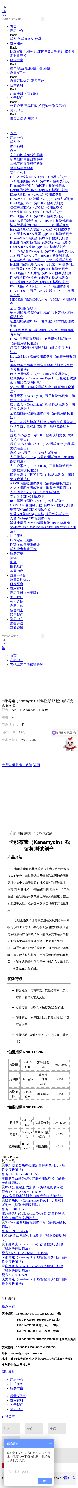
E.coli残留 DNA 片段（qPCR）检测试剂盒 (40, 273)
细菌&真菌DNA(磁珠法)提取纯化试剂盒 (39, 514)
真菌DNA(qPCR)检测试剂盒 (30, 518)
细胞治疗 (31, 68)
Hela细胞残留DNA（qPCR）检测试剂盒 (39, 190)
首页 (13, 26)
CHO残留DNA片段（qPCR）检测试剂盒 (39, 282)
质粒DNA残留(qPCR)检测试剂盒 (34, 452)
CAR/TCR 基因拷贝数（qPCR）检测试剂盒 (41, 505)
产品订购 (30, 106)
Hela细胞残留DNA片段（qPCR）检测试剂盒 (42, 264)
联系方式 (8, 1306)
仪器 (38, 39)
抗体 (13, 68)
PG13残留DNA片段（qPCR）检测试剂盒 (40, 286)
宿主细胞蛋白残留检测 (26, 159)
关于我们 (16, 97)
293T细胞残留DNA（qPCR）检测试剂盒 (39, 181)
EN (4, 14)
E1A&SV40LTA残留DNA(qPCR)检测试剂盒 (42, 199)
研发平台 (37, 81)
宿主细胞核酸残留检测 (26, 155)
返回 (36, 765)
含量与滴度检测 (21, 168)
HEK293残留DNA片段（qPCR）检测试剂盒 (42, 251)
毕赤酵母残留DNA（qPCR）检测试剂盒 (39, 225)
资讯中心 (16, 110)
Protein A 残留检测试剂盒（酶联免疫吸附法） (43, 422)
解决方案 (16, 60)
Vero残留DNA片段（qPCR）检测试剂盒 (39, 269)
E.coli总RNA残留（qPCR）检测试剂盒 (38, 247)
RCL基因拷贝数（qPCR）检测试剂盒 (37, 501)
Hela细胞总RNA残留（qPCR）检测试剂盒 (41, 242)
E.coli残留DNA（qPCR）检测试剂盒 (36, 203)
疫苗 (20, 68)
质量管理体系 (20, 81)
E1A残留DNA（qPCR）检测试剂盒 (36, 194)
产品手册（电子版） (25, 93)
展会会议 (16, 118)
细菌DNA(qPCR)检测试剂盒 (30, 509)
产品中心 (16, 31)
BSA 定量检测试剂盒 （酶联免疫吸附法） (40, 374)
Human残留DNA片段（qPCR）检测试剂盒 (41, 260)
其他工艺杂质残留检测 (26, 164)
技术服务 (16, 43)
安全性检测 (18, 172)
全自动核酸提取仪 (23, 308)
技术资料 (16, 85)
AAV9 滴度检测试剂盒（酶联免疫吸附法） (41, 487)
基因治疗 (45, 68)
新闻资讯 (30, 118)
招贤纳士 (45, 106)
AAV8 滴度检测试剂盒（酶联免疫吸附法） (41, 483)
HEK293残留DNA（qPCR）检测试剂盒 (39, 177)
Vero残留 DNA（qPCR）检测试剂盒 (36, 212)
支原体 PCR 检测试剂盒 (27, 496)
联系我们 (59, 106)
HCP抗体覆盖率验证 (49, 51)
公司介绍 (16, 106)
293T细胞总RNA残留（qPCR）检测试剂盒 (41, 234)
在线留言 (8, 1417)
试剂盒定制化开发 (23, 549)
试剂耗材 (27, 39)
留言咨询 (25, 765)
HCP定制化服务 (21, 51)
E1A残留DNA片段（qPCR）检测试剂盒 (39, 277)
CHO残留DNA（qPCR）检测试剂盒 (36, 207)
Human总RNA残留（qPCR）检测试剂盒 (39, 238)
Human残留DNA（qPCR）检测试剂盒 (37, 185)
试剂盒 (15, 39)
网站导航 (8, 1372)
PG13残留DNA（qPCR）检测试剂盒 (36, 216)
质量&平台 (18, 72)
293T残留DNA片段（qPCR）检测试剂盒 (39, 255)
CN (4, 11)
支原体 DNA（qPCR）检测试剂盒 (35, 492)
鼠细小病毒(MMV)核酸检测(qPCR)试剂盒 (40, 522)
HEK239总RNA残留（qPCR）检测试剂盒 (40, 229)
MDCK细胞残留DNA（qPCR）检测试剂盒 (41, 220)
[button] (39, 680)
